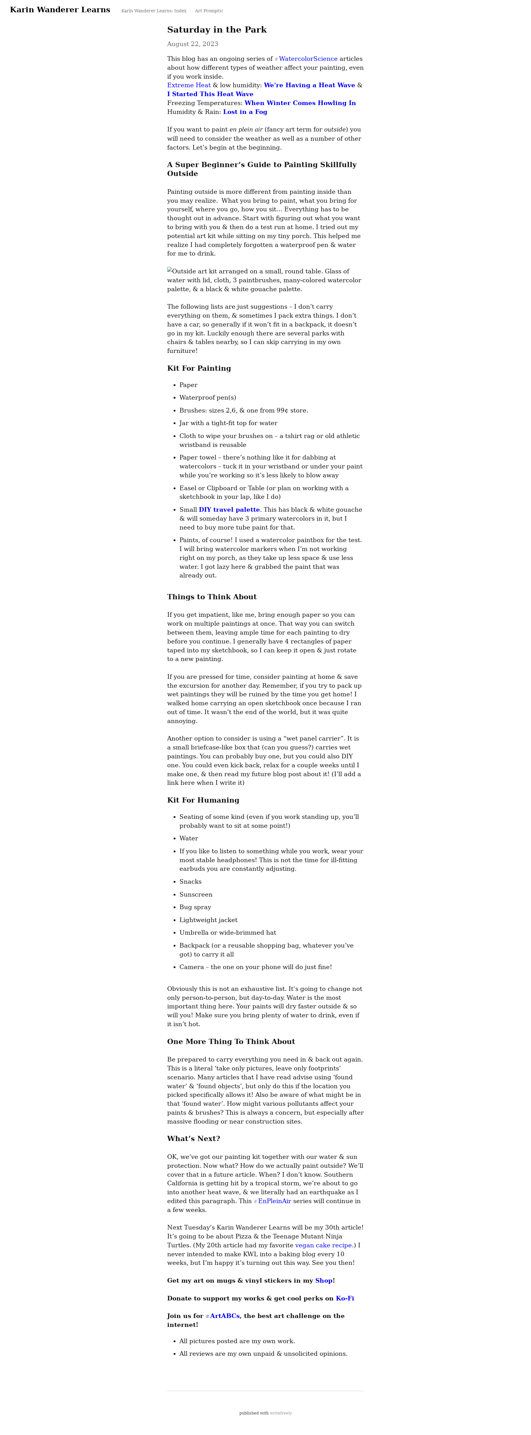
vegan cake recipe (323, 1245)
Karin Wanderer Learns (60, 9)
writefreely (281, 1413)
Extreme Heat (189, 85)
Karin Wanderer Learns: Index (154, 10)
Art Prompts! (208, 10)
